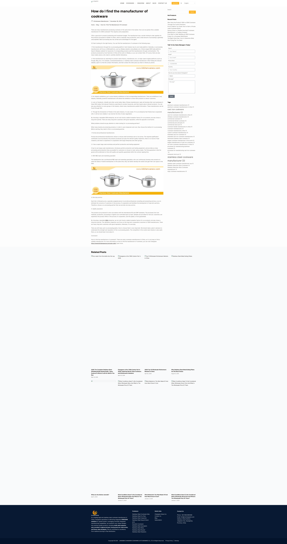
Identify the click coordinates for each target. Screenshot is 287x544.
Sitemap (176, 540)
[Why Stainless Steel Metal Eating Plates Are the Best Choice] (183, 311)
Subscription (158, 520)
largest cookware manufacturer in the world (181, 140)
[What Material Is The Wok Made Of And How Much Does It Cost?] (157, 436)
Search (169, 9)
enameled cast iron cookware (177, 134)
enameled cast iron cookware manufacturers (181, 136)
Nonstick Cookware (138, 524)
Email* (170, 54)
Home (122, 3)
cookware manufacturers (175, 128)
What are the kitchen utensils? (100, 494)
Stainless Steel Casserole (139, 518)
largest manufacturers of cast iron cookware (181, 142)
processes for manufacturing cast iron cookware (181, 151)
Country (170, 66)
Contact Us (162, 3)
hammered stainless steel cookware (179, 138)
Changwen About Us (160, 514)
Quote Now (175, 3)
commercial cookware (175, 119)
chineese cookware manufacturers (178, 117)
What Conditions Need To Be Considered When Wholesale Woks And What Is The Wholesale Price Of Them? (130, 496)
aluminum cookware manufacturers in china (181, 107)
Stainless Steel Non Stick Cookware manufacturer (178, 168)
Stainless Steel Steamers (139, 532)
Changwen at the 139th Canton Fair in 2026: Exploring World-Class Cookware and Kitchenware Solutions (129, 371)
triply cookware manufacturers (177, 171)
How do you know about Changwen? (178, 73)
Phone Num (171, 60)
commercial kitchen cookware (177, 121)
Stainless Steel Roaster (138, 530)
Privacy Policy (169, 540)
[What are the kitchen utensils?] (103, 436)
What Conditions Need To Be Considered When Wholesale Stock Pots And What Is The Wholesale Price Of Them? (183, 496)
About (148, 3)
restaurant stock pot (174, 154)
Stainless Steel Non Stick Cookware (179, 165)
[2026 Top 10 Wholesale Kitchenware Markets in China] (157, 311)
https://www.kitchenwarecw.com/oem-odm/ (103, 243)
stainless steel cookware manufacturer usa (181, 163)
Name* (170, 48)
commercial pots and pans (176, 122)
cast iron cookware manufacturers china (180, 115)
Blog (154, 3)
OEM (106, 220)
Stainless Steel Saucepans (139, 526)
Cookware (130, 3)
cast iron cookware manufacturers (176, 110)
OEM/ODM (140, 3)
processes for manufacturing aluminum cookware (179, 147)
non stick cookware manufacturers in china (181, 144)
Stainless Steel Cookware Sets (141, 514)
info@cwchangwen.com (187, 517)
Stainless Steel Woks (138, 528)
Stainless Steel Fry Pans (139, 516)
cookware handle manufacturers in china (180, 126)
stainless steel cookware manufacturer (180, 159)
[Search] (181, 3)
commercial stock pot (175, 124)
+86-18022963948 (186, 515)
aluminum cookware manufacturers (178, 105)
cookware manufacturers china (177, 130)
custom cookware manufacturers (178, 132)
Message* (171, 79)
